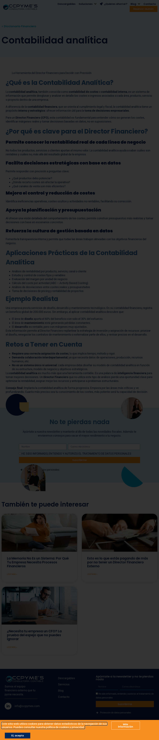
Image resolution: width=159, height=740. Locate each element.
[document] (79, 370)
